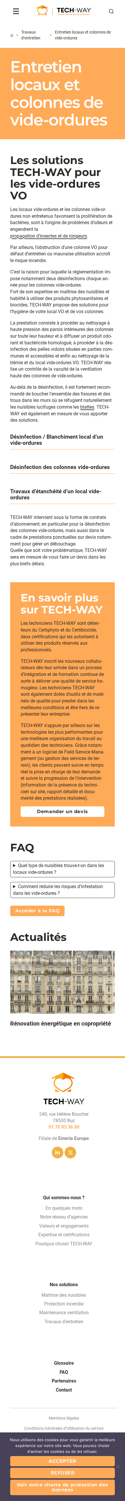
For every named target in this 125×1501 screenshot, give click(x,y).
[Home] (11, 35)
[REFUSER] (118, 1466)
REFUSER (63, 1473)
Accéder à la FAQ (37, 910)
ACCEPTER (62, 1461)
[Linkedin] (57, 1152)
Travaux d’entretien (30, 35)
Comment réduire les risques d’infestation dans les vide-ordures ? (58, 890)
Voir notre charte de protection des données (62, 1487)
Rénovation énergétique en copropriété (60, 1023)
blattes (87, 407)
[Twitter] (70, 1152)
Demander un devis (62, 811)
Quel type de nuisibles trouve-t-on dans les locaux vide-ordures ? (58, 869)
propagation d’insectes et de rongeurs (48, 236)
